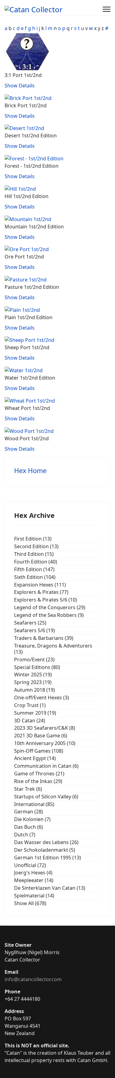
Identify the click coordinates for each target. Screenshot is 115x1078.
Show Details (20, 85)
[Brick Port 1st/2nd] (28, 97)
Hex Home (30, 470)
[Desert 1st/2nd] (24, 127)
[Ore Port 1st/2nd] (27, 249)
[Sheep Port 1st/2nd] (29, 339)
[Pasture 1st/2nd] (26, 279)
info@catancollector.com (33, 979)
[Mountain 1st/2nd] (28, 218)
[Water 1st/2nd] (24, 369)
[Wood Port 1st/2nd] (29, 430)
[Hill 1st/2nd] (20, 188)
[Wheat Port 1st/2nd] (30, 400)
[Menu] (106, 9)
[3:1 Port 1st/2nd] (28, 51)
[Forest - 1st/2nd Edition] (34, 158)
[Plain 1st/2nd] (22, 309)
